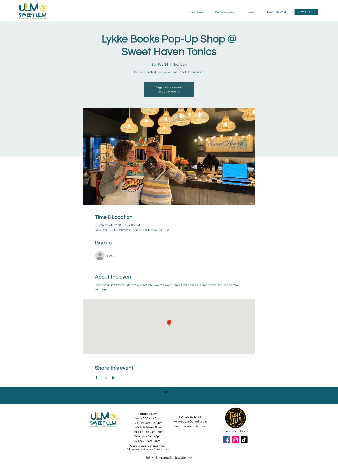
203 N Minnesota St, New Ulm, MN (169, 458)
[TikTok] (244, 439)
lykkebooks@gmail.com (190, 421)
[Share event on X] (105, 377)
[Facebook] (226, 439)
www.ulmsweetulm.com (190, 426)
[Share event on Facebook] (96, 377)
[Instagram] (235, 439)
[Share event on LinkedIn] (113, 377)
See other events (169, 92)
